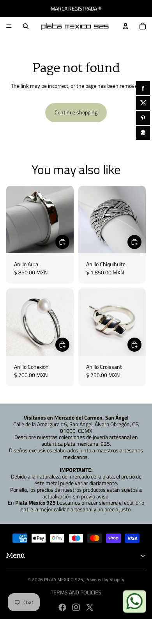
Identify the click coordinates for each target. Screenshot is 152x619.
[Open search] (25, 26)
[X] (89, 607)
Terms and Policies (76, 592)
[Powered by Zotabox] (143, 133)
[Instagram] (76, 607)
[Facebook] (62, 607)
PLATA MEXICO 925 (63, 579)
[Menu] (9, 26)
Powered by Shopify (104, 579)
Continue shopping (76, 112)
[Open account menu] (125, 26)
